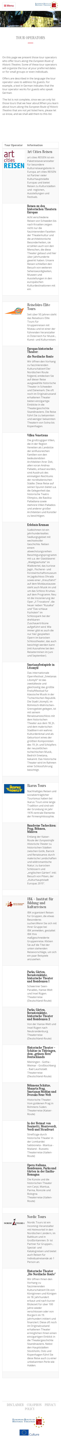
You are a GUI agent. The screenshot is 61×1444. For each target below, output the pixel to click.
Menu (10, 5)
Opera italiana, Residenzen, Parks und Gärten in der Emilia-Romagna (41, 1169)
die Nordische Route (40, 356)
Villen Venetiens (37, 435)
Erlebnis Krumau (38, 525)
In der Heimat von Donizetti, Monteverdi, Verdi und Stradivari (42, 1126)
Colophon (34, 1405)
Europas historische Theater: (40, 350)
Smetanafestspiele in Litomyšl (41, 666)
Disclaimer (15, 1405)
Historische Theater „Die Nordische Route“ (41, 1272)
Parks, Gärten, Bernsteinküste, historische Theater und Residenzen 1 (40, 976)
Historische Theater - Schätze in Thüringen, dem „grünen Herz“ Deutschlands (41, 1052)
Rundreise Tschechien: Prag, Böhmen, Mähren (41, 829)
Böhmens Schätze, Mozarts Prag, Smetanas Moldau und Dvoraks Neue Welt (41, 1090)
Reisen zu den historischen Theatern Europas (41, 209)
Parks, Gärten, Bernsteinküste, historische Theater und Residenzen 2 (40, 1014)
